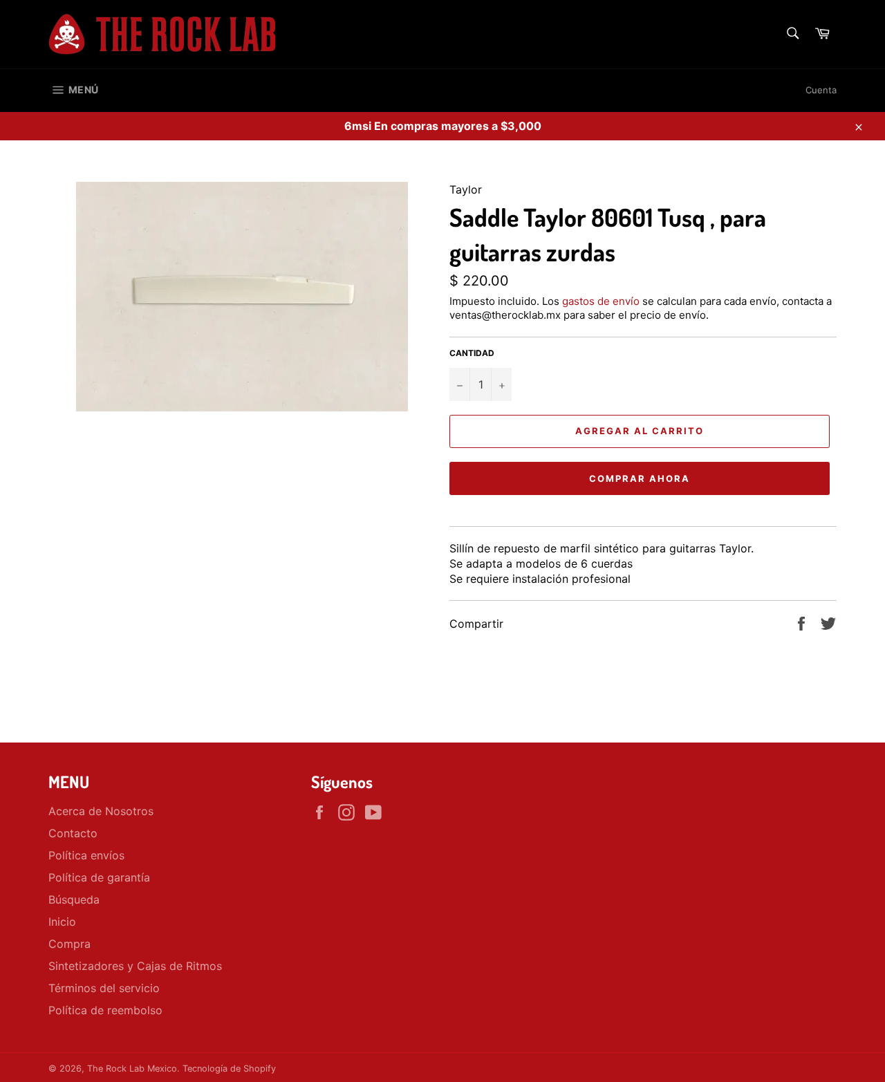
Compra (69, 944)
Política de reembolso (105, 1010)
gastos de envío (601, 301)
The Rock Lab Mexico (132, 1068)
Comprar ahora (639, 478)
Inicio (62, 922)
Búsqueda (74, 899)
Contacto (72, 833)
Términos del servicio (104, 988)
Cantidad (471, 353)
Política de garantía (99, 877)
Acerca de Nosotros (100, 811)
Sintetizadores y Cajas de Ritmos (135, 966)
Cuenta (821, 89)
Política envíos (86, 855)
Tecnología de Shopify (229, 1068)
